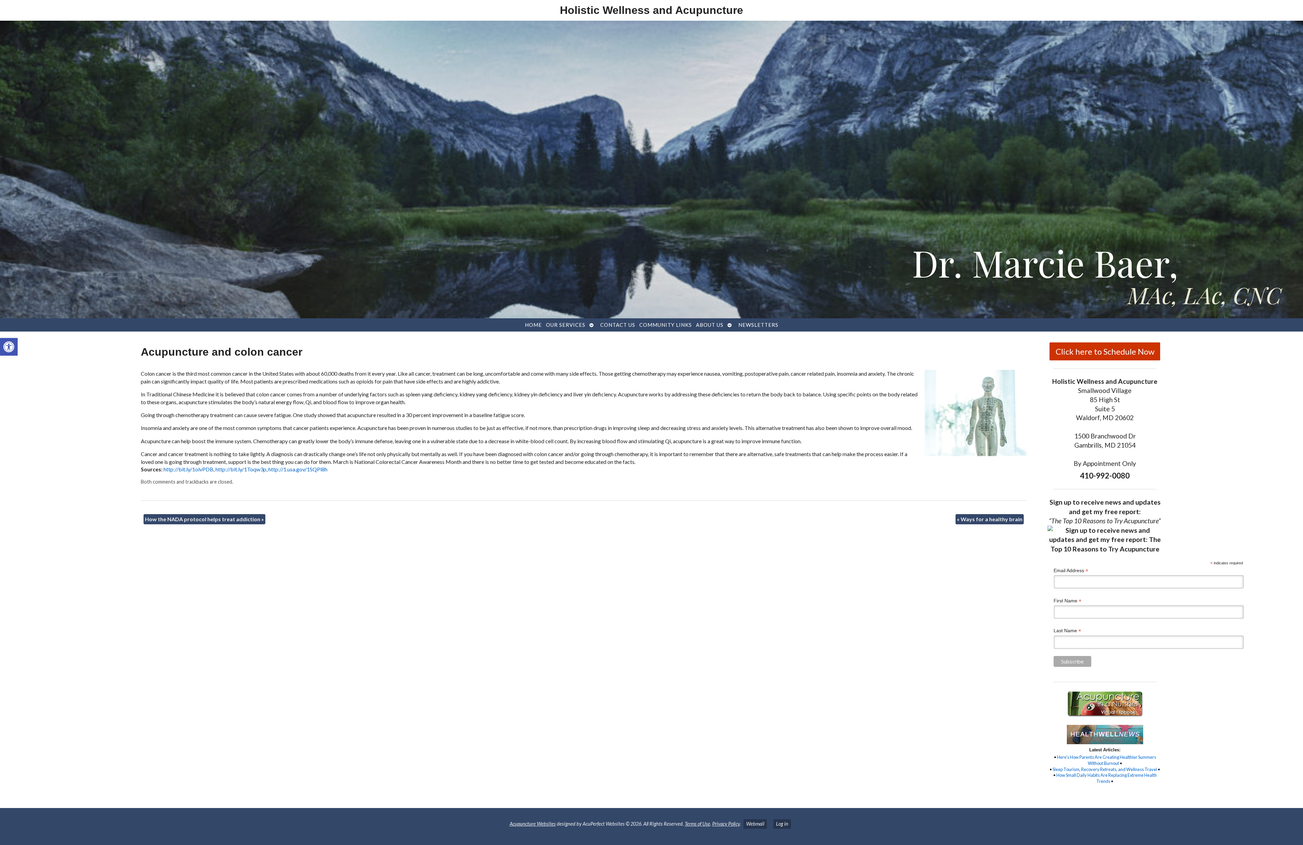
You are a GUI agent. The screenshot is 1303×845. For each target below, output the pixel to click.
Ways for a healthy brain (989, 519)
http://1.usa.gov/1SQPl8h (297, 469)
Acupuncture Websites (533, 824)
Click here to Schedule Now (1105, 351)
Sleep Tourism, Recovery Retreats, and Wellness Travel (1105, 769)
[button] (9, 347)
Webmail (755, 824)
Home (533, 325)
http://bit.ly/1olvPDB (188, 469)
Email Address (1071, 570)
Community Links (665, 325)
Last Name (1067, 630)
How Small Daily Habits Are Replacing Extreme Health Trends (1106, 778)
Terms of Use (697, 824)
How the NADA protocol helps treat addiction (204, 519)
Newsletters (758, 325)
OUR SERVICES (565, 325)
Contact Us (617, 325)
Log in (782, 824)
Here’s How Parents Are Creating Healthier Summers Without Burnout (1106, 760)
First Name (1067, 601)
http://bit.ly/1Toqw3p (240, 469)
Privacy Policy (726, 824)
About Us (709, 325)
